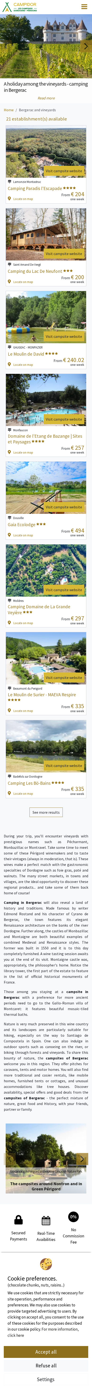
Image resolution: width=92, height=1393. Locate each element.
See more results (46, 812)
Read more (46, 98)
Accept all (46, 1352)
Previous (6, 46)
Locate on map (23, 199)
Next (86, 46)
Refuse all (46, 1365)
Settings (46, 1379)
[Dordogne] (19, 7)
